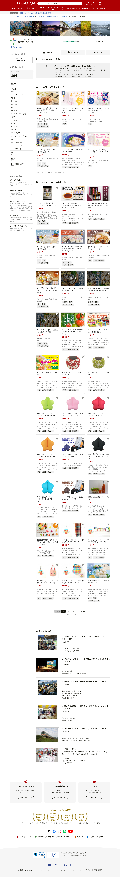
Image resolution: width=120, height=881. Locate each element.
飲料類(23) (14, 120)
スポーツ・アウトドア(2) (18, 139)
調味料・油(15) (15, 133)
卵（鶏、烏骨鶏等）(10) (18, 114)
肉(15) (13, 98)
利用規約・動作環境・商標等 (93, 870)
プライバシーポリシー (62, 870)
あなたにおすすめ (52, 8)
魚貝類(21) (14, 107)
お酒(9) (13, 117)
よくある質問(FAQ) (60, 797)
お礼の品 (17, 8)
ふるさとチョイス (25, 837)
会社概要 (20, 870)
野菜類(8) (14, 110)
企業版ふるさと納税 (96, 837)
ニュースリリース (30, 870)
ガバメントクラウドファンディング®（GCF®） (54, 837)
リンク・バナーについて (45, 870)
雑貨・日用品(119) (16, 142)
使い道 (71, 8)
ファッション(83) (16, 145)
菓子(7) (13, 123)
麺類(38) (13, 129)
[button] (78, 42)
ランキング (41, 8)
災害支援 (80, 837)
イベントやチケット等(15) (19, 136)
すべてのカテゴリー (17, 94)
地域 (30, 8)
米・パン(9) (14, 101)
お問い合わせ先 (16, 47)
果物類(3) (14, 104)
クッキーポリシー (77, 870)
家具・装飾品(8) (16, 149)
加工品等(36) (15, 126)
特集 (63, 8)
